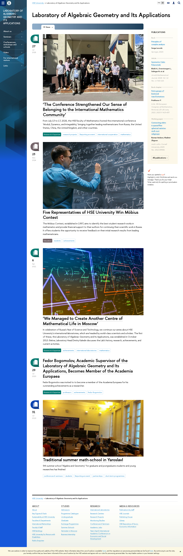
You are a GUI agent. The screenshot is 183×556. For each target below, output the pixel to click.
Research (95, 506)
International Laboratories (99, 510)
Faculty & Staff (37, 527)
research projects (70, 134)
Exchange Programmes (70, 524)
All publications (159, 157)
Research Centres (97, 513)
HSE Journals (124, 513)
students (57, 240)
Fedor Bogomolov (95, 392)
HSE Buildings (37, 531)
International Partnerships (41, 524)
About (35, 506)
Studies (65, 506)
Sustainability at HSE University (43, 517)
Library (121, 520)
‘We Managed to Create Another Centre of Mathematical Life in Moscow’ (83, 320)
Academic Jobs (96, 527)
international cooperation (108, 134)
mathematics (125, 134)
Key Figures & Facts (39, 513)
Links (5, 65)
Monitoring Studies (97, 520)
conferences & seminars (53, 476)
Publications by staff (126, 510)
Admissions (65, 510)
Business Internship (68, 534)
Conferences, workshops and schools (9, 44)
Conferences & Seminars (99, 524)
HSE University (37, 498)
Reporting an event (87, 134)
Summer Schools (67, 527)
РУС (159, 3)
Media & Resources (129, 506)
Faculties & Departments (41, 520)
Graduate (64, 520)
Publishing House (125, 517)
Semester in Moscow (69, 531)
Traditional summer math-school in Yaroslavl (83, 460)
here (104, 551)
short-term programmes (114, 476)
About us (7, 31)
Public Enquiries (38, 540)
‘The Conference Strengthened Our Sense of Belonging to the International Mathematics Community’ (85, 109)
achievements (69, 240)
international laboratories (86, 350)
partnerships (97, 476)
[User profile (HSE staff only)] (174, 3)
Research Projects (97, 517)
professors (67, 392)
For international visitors (10, 59)
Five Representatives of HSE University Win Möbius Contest (90, 214)
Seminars (7, 36)
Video (6, 52)
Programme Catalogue (70, 513)
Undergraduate (67, 517)
